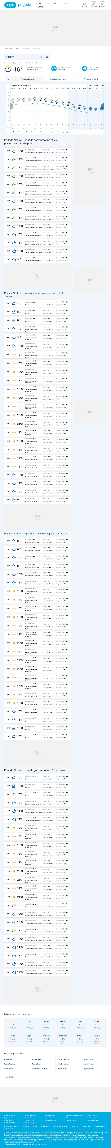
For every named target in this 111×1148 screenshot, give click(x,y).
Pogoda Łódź (70, 1118)
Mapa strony (87, 1126)
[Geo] (47, 57)
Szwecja (19, 48)
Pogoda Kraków (29, 1118)
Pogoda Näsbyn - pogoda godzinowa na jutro (27, 293)
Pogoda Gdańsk (50, 1115)
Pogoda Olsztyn (91, 1118)
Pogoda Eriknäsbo (63, 1059)
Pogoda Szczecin (71, 1120)
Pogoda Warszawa (92, 1120)
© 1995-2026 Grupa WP (11, 1126)
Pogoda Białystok (9, 1115)
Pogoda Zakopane (30, 1122)
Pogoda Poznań (29, 1120)
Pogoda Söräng (8, 1069)
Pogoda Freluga (88, 1059)
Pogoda (24, 5)
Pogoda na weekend (91, 79)
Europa (47, 3)
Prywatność (45, 1126)
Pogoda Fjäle (8, 1059)
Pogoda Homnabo (88, 1064)
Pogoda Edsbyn (37, 1059)
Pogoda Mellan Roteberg (39, 1069)
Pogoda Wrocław (9, 1122)
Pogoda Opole (8, 1120)
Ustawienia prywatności (60, 1126)
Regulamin (75, 1126)
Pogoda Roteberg (9, 1064)
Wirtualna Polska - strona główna (10, 5)
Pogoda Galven (36, 1064)
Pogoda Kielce (8, 1118)
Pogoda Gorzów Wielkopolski (75, 1115)
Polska (38, 3)
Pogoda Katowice (92, 1115)
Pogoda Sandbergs (63, 1064)
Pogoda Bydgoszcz (30, 1115)
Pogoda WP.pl (8, 48)
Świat (56, 3)
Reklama (26, 1126)
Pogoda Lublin (49, 1118)
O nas (35, 1126)
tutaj (45, 1144)
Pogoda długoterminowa (58, 79)
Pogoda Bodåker (88, 1069)
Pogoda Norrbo (62, 1069)
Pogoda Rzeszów (50, 1120)
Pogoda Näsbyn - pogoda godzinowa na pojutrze (29, 533)
